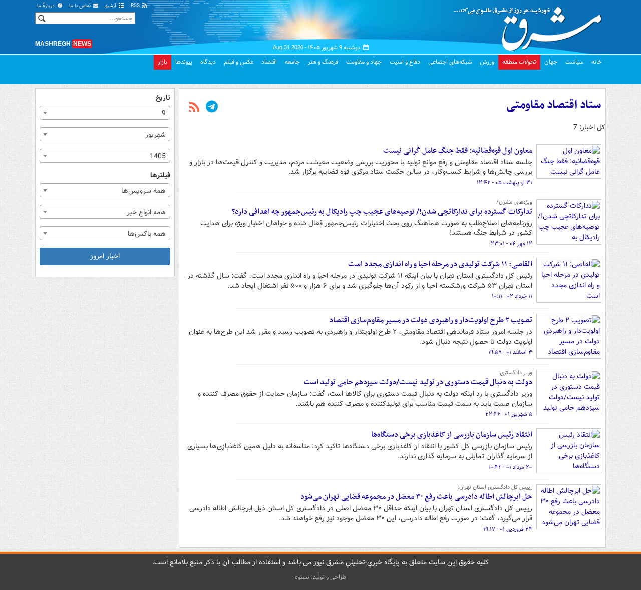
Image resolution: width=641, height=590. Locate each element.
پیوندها (183, 62)
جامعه (292, 62)
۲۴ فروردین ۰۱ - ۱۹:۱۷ (507, 529)
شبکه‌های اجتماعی (450, 62)
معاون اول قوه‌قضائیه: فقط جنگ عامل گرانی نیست (457, 150)
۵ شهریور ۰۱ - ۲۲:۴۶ (508, 414)
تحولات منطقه (519, 62)
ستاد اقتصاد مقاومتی (553, 105)
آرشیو (111, 6)
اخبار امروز (105, 256)
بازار (162, 62)
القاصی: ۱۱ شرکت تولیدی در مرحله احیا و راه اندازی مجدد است (440, 264)
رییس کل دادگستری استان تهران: (495, 487)
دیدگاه (208, 62)
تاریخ (163, 98)
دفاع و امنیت (405, 62)
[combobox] (105, 113)
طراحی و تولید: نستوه (320, 577)
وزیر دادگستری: (515, 373)
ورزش (487, 62)
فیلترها (160, 175)
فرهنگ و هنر (323, 62)
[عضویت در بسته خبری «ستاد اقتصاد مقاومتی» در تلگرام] (211, 108)
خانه (596, 62)
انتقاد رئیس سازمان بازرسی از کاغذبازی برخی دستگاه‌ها (451, 434)
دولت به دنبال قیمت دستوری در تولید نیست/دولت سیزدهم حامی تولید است (418, 382)
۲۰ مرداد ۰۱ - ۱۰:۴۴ (510, 467)
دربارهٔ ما (46, 6)
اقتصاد (269, 62)
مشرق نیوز (531, 25)
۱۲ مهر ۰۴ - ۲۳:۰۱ (511, 243)
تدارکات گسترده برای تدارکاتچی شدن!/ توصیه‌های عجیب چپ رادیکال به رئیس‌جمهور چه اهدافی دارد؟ (382, 211)
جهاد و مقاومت (364, 62)
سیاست (574, 62)
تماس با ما (80, 6)
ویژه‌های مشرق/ (514, 202)
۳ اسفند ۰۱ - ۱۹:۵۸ (510, 352)
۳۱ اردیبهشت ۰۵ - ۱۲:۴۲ (504, 182)
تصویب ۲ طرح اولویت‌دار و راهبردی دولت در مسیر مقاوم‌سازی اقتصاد (430, 320)
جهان (550, 62)
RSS (136, 6)
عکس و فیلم (238, 62)
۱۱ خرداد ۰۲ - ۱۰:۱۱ (512, 296)
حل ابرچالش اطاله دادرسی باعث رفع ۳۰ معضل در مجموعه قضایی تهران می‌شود (416, 496)
